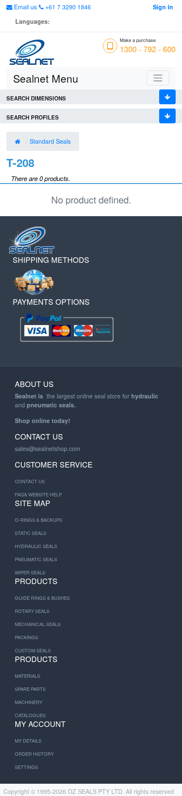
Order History (34, 753)
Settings (26, 766)
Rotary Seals (32, 610)
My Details (28, 740)
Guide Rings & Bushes (42, 597)
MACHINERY (28, 702)
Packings (26, 637)
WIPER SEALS (30, 572)
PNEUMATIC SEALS (36, 559)
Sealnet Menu (45, 78)
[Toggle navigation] (158, 78)
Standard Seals (51, 141)
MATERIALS (27, 675)
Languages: (32, 21)
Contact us (30, 481)
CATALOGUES (30, 715)
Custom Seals (33, 650)
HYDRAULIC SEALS (36, 546)
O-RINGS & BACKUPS (38, 519)
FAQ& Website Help (38, 494)
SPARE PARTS (30, 688)
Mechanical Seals (38, 624)
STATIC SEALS (30, 532)
